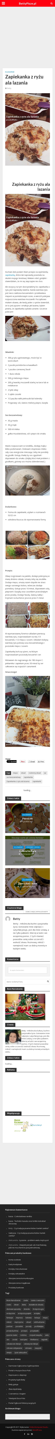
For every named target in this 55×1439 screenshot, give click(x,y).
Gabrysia (12, 1233)
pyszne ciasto (12, 1335)
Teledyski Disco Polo (17, 1398)
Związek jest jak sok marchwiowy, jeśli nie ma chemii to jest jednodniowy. (28, 1246)
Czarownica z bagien (17, 1393)
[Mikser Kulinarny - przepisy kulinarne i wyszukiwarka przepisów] (21, 1125)
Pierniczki (27, 818)
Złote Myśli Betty (15, 1389)
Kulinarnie (9, 72)
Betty (9, 88)
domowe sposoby (14, 1309)
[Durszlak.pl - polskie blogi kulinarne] (36, 1125)
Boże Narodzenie (13, 1300)
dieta (24, 1305)
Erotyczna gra (38, 1309)
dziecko (27, 1309)
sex (8, 1339)
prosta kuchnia (12, 1331)
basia (11, 1216)
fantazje (10, 1318)
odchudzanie (39, 1322)
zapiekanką (10, 275)
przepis (24, 1331)
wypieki (44, 1339)
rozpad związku (36, 1335)
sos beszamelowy (14, 777)
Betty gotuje (13, 1384)
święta (9, 1352)
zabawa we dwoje (14, 1344)
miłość (9, 1322)
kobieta (29, 1318)
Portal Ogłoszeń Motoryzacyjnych (22, 1403)
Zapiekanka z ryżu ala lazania (18, 781)
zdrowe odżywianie (14, 1348)
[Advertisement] (27, 37)
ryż (45, 773)
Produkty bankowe (16, 1287)
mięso (15, 773)
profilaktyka (38, 1326)
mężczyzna (19, 1322)
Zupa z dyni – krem (27, 883)
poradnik (19, 1326)
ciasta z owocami (37, 1300)
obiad (23, 773)
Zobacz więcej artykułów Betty (36, 912)
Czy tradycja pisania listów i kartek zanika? (31, 1228)
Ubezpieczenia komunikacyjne (21, 1278)
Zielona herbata (27, 851)
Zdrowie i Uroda (33, 847)
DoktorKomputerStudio (39, 1427)
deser (16, 1305)
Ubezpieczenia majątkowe (19, 1283)
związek (38, 1348)
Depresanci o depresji (17, 1375)
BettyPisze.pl (27, 3)
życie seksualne (21, 1352)
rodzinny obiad (35, 773)
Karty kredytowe (15, 1264)
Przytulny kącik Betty (17, 1380)
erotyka (37, 1313)
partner (10, 1326)
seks (47, 1335)
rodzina (23, 1335)
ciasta (25, 1300)
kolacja (37, 1318)
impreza (19, 1318)
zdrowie (28, 1348)
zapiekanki (37, 781)
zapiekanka (28, 777)
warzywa (23, 1339)
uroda (14, 1339)
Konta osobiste (15, 1259)
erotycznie (11, 1313)
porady (28, 1326)
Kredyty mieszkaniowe (18, 1269)
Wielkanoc (34, 1339)
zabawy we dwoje (31, 1344)
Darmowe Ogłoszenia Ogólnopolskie (24, 1366)
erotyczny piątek (24, 1313)
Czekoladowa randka (23, 1216)
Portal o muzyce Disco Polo (20, 1370)
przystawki (34, 1331)
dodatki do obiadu (36, 1305)
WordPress (37, 1430)
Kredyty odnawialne (17, 1273)
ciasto (9, 1305)
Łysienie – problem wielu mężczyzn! (34, 1240)
